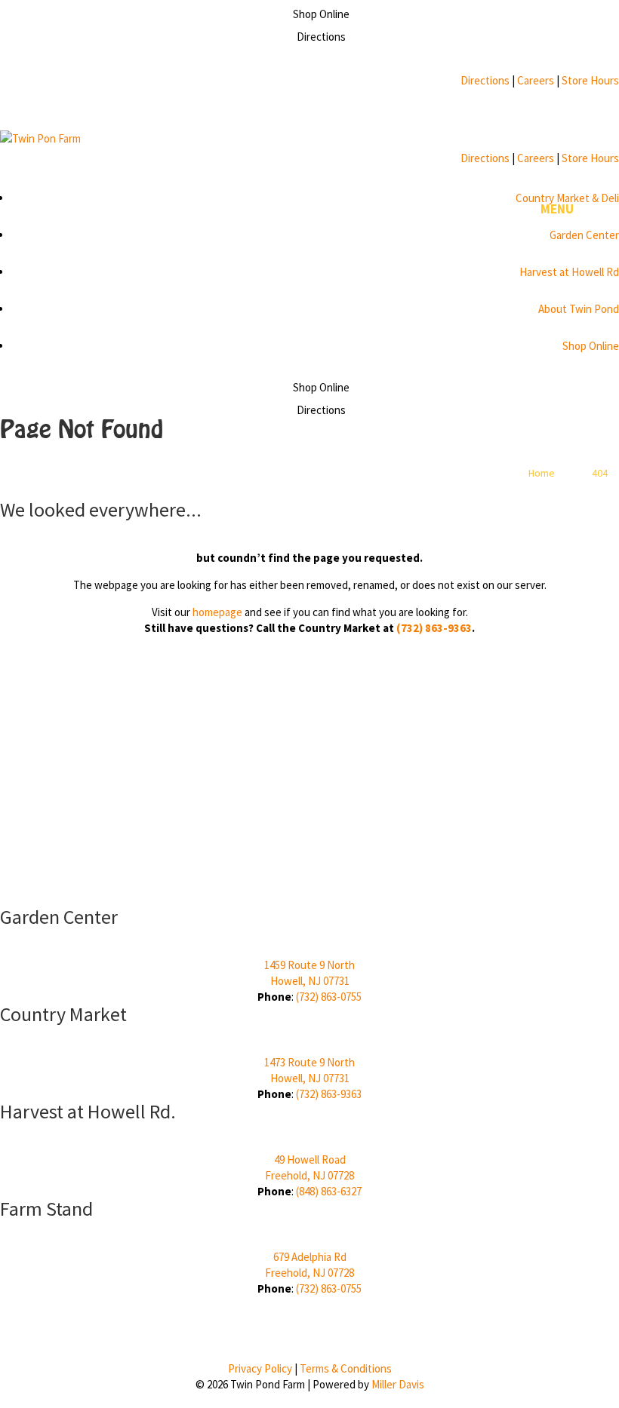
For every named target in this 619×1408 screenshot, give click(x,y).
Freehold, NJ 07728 (309, 1175)
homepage (217, 612)
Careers (535, 80)
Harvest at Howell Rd (569, 272)
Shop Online (590, 346)
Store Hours (590, 80)
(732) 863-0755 (329, 996)
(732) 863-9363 (434, 628)
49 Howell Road (310, 1159)
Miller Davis (397, 1384)
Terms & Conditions (346, 1368)
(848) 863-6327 (329, 1191)
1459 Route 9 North (309, 965)
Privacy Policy (260, 1368)
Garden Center (584, 235)
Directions (485, 80)
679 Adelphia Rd (309, 1257)
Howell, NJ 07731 (310, 981)
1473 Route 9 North (309, 1062)
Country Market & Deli (567, 198)
